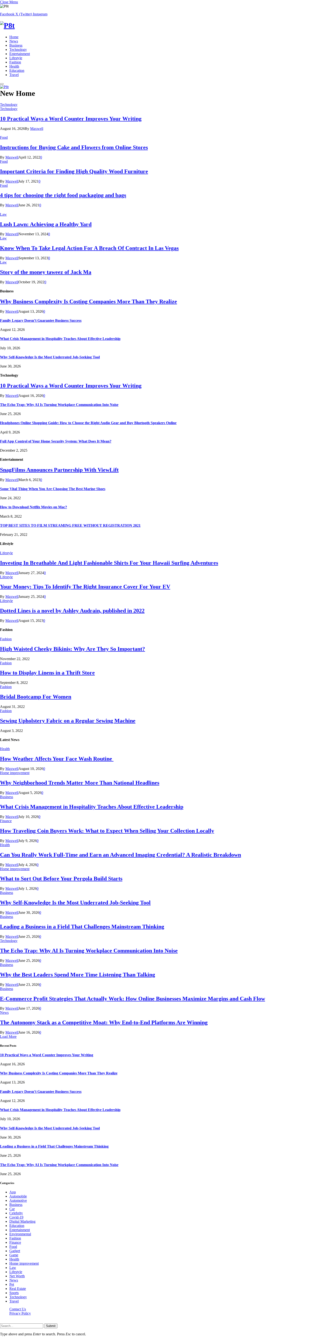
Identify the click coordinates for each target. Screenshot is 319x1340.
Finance (6, 821)
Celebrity (16, 1213)
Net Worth (17, 1276)
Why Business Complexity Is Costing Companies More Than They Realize (88, 301)
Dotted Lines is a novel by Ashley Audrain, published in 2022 (72, 611)
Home (13, 37)
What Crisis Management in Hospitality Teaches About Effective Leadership (60, 339)
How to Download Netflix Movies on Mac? (33, 507)
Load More (8, 1037)
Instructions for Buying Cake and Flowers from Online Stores (74, 147)
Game (13, 1255)
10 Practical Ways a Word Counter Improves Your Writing (71, 119)
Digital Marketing (22, 1221)
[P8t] (159, 25)
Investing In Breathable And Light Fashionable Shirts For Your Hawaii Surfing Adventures (109, 563)
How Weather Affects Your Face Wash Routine (56, 759)
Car (12, 1209)
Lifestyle (15, 58)
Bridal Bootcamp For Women (35, 697)
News (13, 41)
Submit (51, 1326)
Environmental (20, 1234)
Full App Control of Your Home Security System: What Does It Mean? (55, 441)
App (12, 1192)
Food (4, 137)
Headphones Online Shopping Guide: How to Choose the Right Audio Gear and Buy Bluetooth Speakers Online (88, 423)
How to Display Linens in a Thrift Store (47, 673)
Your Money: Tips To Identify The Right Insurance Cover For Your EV (85, 587)
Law (3, 214)
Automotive (18, 1200)
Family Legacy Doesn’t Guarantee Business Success (41, 320)
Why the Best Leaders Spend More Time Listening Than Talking (77, 975)
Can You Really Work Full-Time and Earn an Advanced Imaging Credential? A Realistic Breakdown (120, 855)
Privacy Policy (20, 1313)
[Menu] (2, 84)
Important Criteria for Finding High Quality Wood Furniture (74, 171)
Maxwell (36, 129)
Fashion (15, 62)
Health (14, 66)
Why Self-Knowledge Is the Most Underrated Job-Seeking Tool (50, 357)
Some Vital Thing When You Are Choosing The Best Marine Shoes (52, 489)
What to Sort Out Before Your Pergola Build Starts (61, 879)
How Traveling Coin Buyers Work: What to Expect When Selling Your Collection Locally (107, 831)
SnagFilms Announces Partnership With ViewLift (59, 470)
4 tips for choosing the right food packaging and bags (63, 195)
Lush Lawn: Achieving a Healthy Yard (46, 224)
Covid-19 (16, 1217)
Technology (18, 50)
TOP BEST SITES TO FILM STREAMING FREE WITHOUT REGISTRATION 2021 (70, 525)
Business (15, 45)
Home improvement (14, 773)
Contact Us (17, 1309)
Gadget (14, 1251)
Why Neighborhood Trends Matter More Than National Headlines (79, 783)
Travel (14, 75)
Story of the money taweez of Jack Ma (45, 272)
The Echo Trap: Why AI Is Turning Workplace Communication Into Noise (59, 405)
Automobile (18, 1196)
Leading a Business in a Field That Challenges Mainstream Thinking (82, 927)
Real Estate (17, 1289)
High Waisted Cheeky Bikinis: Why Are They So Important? (72, 649)
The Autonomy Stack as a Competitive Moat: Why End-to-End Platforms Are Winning (104, 1022)
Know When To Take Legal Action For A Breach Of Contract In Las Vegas (89, 248)
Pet (11, 1284)
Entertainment (19, 54)
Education (16, 71)
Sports (14, 1293)
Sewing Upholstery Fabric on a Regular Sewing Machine (67, 721)
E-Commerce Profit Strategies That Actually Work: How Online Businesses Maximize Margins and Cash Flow (132, 999)
